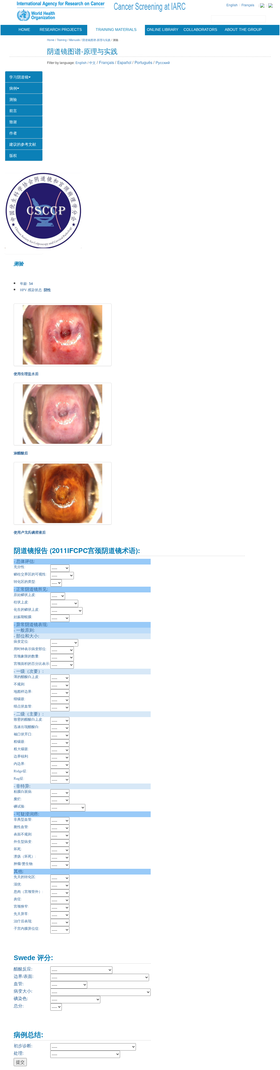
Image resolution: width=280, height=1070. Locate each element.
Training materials (116, 29)
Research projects (61, 29)
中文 (92, 62)
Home (24, 29)
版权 (13, 155)
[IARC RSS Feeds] (270, 5)
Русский (163, 62)
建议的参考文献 (22, 144)
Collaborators (200, 29)
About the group (243, 29)
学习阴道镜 (18, 77)
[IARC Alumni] (262, 5)
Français (247, 4)
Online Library (162, 29)
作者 (13, 133)
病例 (13, 88)
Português (143, 62)
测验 (13, 99)
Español (124, 62)
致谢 (13, 121)
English (232, 4)
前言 (13, 110)
